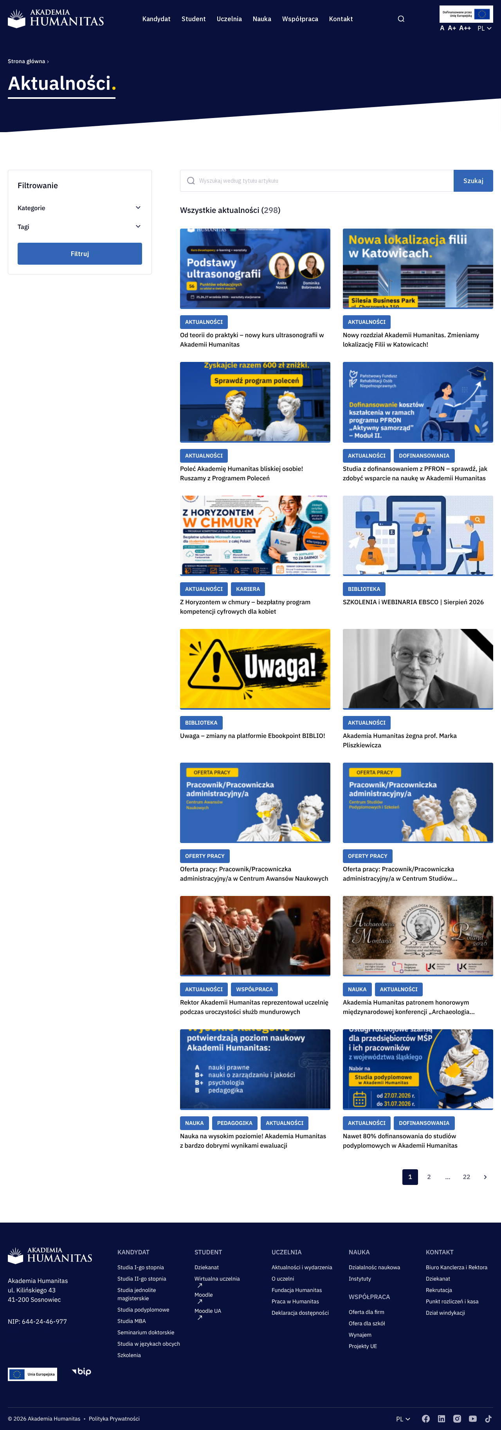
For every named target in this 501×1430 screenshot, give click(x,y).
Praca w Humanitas (295, 1301)
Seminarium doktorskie (146, 1332)
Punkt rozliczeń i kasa (452, 1301)
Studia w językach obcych (148, 1343)
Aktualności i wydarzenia (302, 1267)
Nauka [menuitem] (262, 19)
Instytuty (360, 1278)
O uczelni (283, 1278)
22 (466, 1177)
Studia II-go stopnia (141, 1278)
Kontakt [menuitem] (341, 19)
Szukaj (473, 181)
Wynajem (360, 1334)
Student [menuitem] (194, 19)
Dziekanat (207, 1267)
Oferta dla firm (366, 1312)
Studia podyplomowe (143, 1309)
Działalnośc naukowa (374, 1267)
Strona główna (27, 61)
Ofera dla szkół (367, 1323)
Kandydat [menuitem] (156, 19)
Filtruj (80, 254)
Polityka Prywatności (114, 1418)
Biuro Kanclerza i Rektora (457, 1267)
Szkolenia (129, 1355)
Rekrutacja (439, 1290)
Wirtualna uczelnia (217, 1278)
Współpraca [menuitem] (300, 19)
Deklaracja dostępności (300, 1312)
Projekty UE (363, 1346)
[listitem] (426, 1419)
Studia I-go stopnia (140, 1267)
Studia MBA (131, 1321)
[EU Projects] (467, 14)
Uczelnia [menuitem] (229, 19)
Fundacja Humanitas (297, 1290)
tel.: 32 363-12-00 (34, 1331)
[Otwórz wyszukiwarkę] (401, 19)
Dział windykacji (445, 1312)
